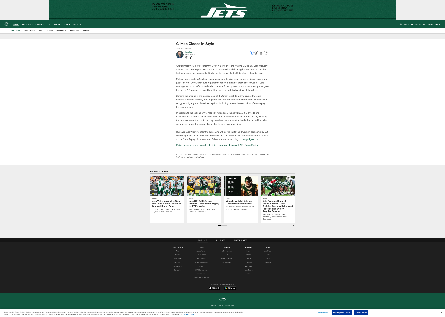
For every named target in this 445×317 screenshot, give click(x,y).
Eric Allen (188, 52)
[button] (219, 225)
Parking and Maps (226, 258)
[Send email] (261, 54)
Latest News (268, 251)
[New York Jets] (222, 299)
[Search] (401, 24)
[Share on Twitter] (256, 54)
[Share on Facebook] (252, 54)
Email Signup (177, 266)
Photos (268, 258)
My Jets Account (201, 251)
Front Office (248, 262)
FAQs (177, 251)
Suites (201, 266)
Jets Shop (178, 262)
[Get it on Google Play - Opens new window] (230, 289)
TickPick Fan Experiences (201, 277)
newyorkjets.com (250, 139)
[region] (222, 313)
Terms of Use (178, 258)
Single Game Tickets (201, 262)
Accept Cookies (361, 313)
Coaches (248, 258)
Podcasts (268, 262)
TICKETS (201, 247)
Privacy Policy (189, 314)
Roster (248, 251)
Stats (248, 274)
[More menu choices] (85, 24)
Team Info (248, 247)
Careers (177, 255)
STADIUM (227, 247)
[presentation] (294, 226)
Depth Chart (248, 266)
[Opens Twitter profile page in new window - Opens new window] (186, 57)
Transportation (226, 262)
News (268, 247)
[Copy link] (265, 53)
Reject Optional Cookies (342, 313)
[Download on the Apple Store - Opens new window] (214, 289)
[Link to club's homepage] (6, 24)
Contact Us (177, 270)
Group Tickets (201, 258)
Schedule (248, 255)
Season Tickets (201, 255)
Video (268, 255)
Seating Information (227, 251)
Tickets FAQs (201, 274)
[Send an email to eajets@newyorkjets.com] (190, 57)
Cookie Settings (322, 313)
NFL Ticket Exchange (201, 270)
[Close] (441, 312)
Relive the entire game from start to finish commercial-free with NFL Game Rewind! (217, 145)
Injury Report (249, 270)
